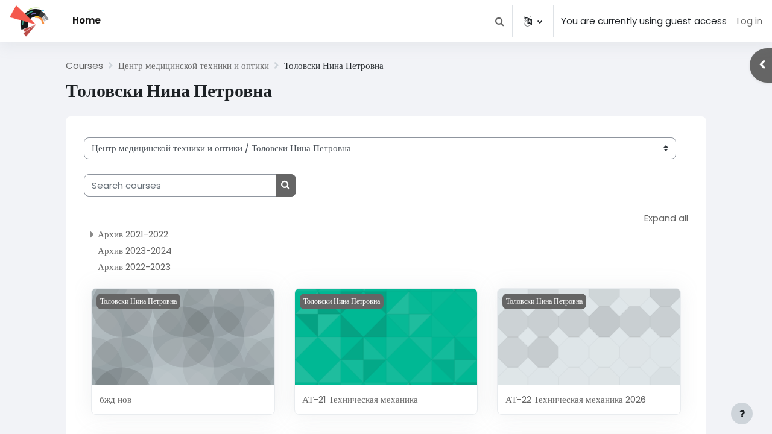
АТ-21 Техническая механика (360, 399)
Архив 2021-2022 (133, 234)
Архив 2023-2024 (135, 250)
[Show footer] (742, 413)
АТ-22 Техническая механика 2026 (575, 399)
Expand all (666, 218)
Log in (749, 20)
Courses (84, 65)
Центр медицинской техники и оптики (193, 65)
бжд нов (115, 399)
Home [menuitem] (86, 20)
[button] (499, 21)
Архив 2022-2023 (134, 266)
